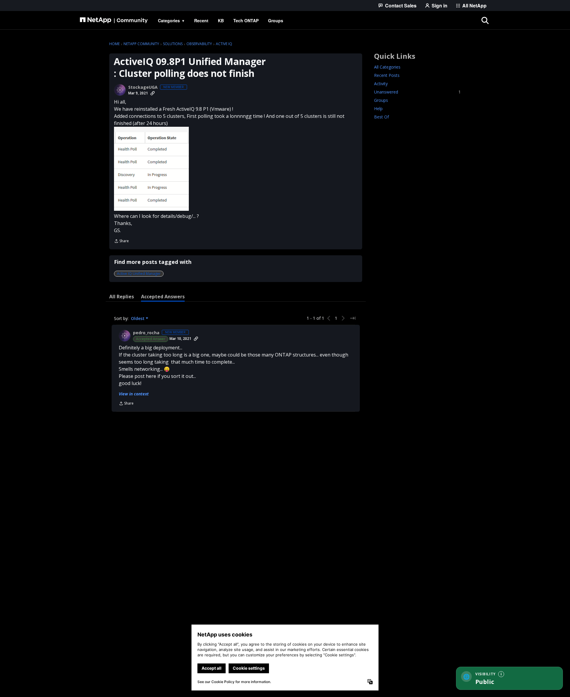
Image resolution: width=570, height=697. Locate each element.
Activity (381, 83)
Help (378, 108)
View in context (134, 394)
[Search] (485, 20)
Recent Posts (387, 75)
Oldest (138, 318)
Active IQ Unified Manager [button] (139, 273)
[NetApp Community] (114, 20)
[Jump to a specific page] (352, 318)
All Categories (387, 67)
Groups (381, 100)
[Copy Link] (152, 93)
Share (121, 241)
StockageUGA (143, 87)
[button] (151, 169)
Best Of (381, 117)
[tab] (121, 297)
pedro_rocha (146, 332)
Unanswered (417, 92)
